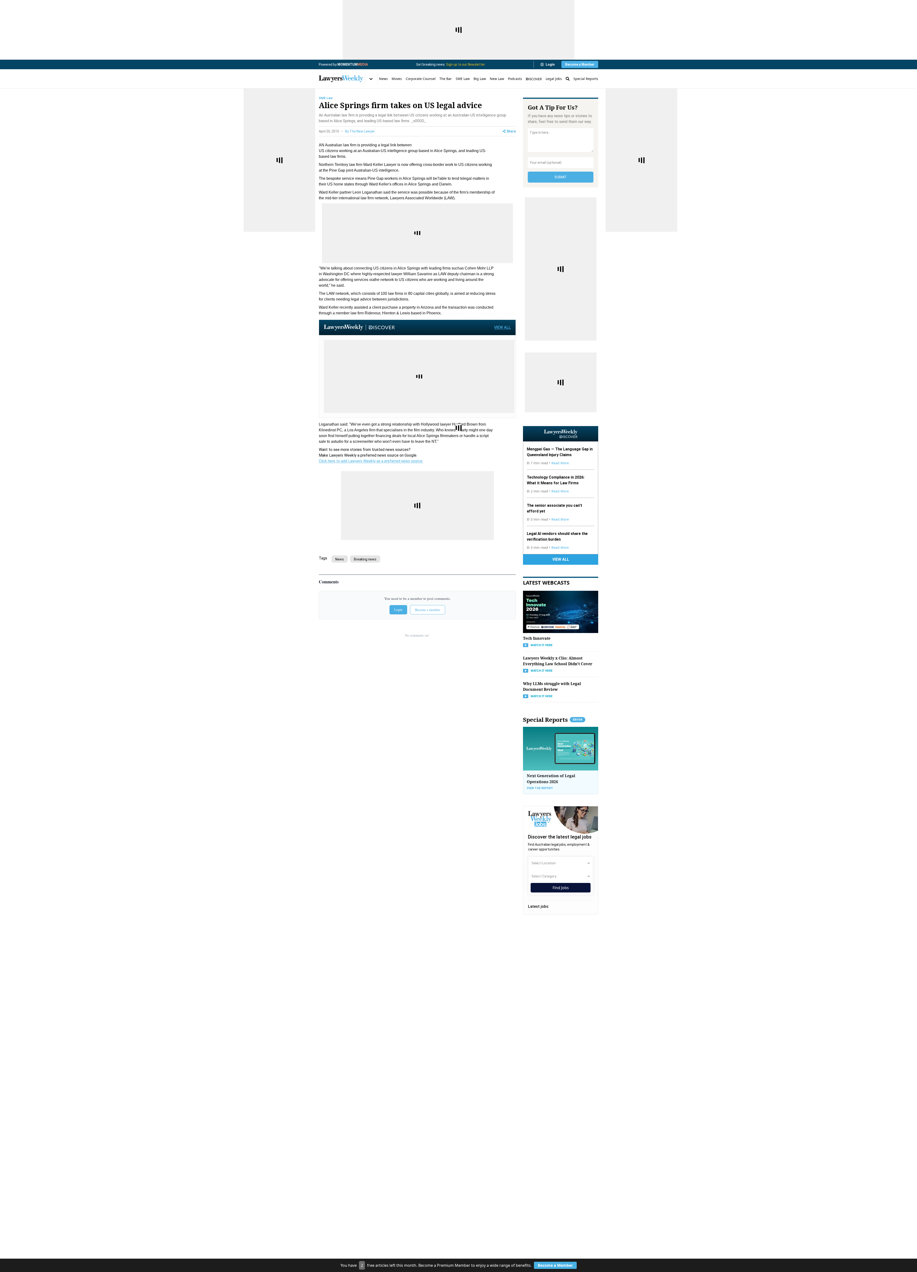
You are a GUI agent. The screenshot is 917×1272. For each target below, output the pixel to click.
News (383, 78)
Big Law (480, 78)
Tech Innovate (536, 638)
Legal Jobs (554, 78)
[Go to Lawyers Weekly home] (341, 78)
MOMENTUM (352, 64)
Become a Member (579, 64)
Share (511, 131)
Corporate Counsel (421, 78)
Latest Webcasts (546, 582)
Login (550, 64)
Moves (397, 78)
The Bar (445, 78)
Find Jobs (561, 887)
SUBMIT (560, 177)
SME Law (463, 78)
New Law (497, 78)
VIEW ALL (502, 327)
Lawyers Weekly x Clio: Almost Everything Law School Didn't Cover (557, 660)
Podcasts (515, 78)
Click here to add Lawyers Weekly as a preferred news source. (371, 461)
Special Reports (585, 78)
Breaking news (365, 559)
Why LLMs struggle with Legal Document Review (552, 686)
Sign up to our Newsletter (465, 64)
